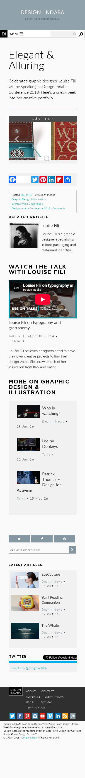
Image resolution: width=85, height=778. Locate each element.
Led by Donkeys (50, 443)
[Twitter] (35, 179)
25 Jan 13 (26, 195)
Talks (13, 336)
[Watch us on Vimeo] (50, 716)
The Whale (50, 625)
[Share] (67, 179)
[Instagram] (35, 716)
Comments (58, 208)
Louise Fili (50, 225)
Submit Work (54, 697)
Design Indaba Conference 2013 (31, 208)
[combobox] (63, 34)
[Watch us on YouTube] (42, 716)
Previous (19, 142)
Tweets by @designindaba (29, 668)
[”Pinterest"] (64, 538)
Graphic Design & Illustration (29, 199)
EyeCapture (50, 574)
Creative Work (20, 204)
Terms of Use (35, 707)
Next (66, 142)
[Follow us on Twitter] (19, 538)
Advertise (33, 697)
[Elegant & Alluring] (43, 162)
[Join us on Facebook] (42, 538)
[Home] (42, 12)
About (31, 691)
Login (30, 702)
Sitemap (46, 702)
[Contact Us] (72, 716)
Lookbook (37, 204)
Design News (53, 421)
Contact (47, 691)
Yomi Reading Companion (52, 600)
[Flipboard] (59, 179)
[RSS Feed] (65, 716)
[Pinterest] (43, 179)
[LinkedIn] (51, 179)
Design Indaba (28, 737)
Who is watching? (51, 410)
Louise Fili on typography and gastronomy (35, 324)
